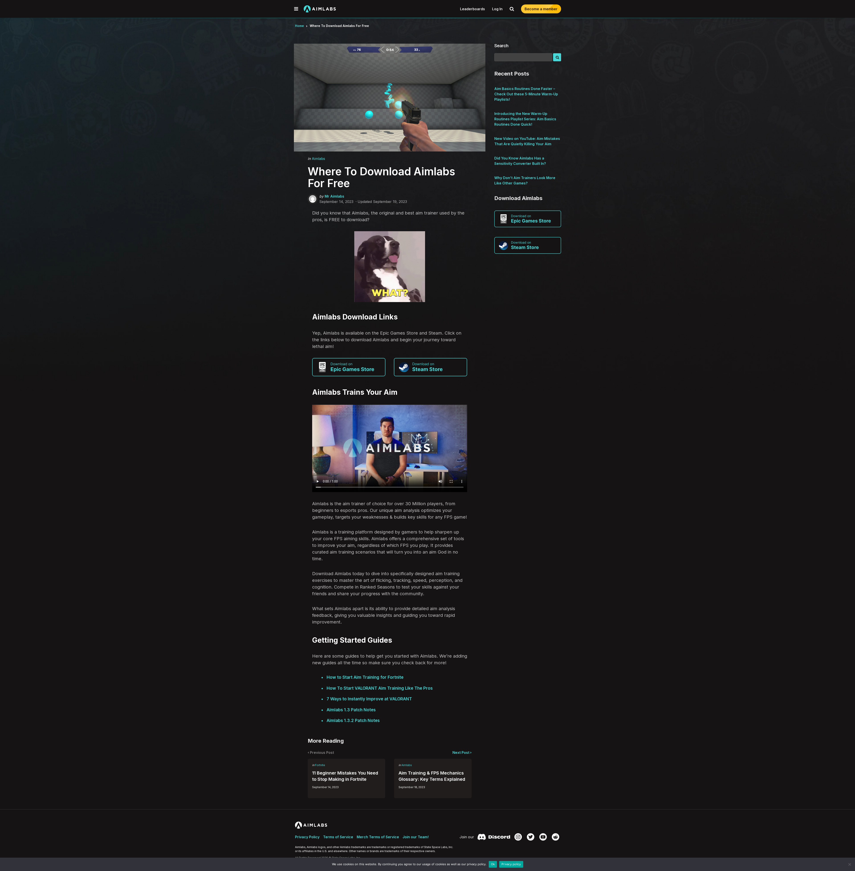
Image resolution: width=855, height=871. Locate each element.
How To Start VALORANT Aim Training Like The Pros (380, 688)
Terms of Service (338, 837)
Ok (493, 864)
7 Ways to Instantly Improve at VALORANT (369, 698)
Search (501, 45)
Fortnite (320, 765)
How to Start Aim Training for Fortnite (365, 677)
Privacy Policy (307, 837)
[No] (849, 864)
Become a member (541, 9)
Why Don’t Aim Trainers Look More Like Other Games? (524, 180)
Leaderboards (472, 9)
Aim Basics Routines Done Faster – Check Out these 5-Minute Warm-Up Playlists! (526, 94)
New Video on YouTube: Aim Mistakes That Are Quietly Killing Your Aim (527, 141)
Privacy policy (511, 864)
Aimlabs (318, 158)
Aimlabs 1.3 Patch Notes (351, 709)
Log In (497, 9)
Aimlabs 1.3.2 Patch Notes (353, 720)
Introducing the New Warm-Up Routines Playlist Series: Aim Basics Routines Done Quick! (525, 119)
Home (299, 26)
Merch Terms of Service (378, 837)
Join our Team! (416, 837)
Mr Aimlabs (334, 196)
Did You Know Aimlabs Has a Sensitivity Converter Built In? (520, 161)
